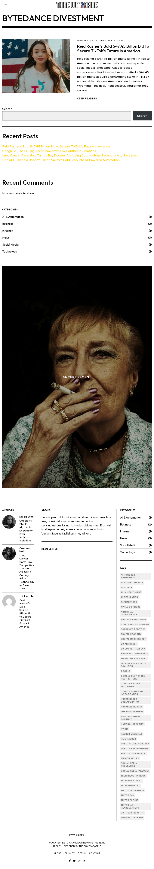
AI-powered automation (128, 576)
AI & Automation (13, 217)
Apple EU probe (130, 607)
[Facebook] (70, 860)
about (58, 853)
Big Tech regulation (133, 619)
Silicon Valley (130, 758)
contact (94, 853)
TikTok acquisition (132, 790)
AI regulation (129, 597)
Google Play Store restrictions (133, 677)
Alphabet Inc (129, 602)
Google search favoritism (130, 685)
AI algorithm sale (132, 582)
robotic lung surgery (135, 743)
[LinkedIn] (84, 860)
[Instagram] (79, 860)
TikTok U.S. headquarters (130, 806)
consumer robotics (133, 629)
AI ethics (126, 587)
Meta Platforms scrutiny (131, 718)
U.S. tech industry (132, 812)
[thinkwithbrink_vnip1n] (9, 601)
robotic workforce (133, 753)
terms (82, 853)
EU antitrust (129, 644)
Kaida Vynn (26, 516)
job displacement (132, 711)
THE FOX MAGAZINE (90, 846)
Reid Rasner (128, 738)
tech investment (131, 780)
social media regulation (129, 764)
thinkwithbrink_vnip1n (33, 596)
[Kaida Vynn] (9, 522)
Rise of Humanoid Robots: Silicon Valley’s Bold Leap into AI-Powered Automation (61, 160)
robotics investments (135, 748)
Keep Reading (87, 98)
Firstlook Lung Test (134, 658)
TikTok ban (127, 795)
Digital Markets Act (133, 639)
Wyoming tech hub (132, 817)
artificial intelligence (129, 613)
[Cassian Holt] (9, 553)
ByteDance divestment (135, 624)
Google (126, 671)
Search (7, 109)
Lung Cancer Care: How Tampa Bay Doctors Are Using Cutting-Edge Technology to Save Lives (70, 155)
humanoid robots (132, 706)
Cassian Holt (24, 550)
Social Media (116, 40)
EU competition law (133, 648)
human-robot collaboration (130, 700)
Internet (7, 230)
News (103, 40)
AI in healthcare (131, 592)
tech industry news (133, 775)
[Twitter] (74, 860)
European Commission (134, 653)
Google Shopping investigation (132, 692)
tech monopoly (130, 785)
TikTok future (129, 800)
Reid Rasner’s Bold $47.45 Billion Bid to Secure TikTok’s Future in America (113, 49)
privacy (70, 853)
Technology (9, 251)
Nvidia (124, 729)
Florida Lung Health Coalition (133, 665)
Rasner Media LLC (132, 734)
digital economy (131, 634)
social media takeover (135, 771)
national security (132, 724)
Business (7, 224)
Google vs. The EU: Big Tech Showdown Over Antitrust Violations (49, 151)
